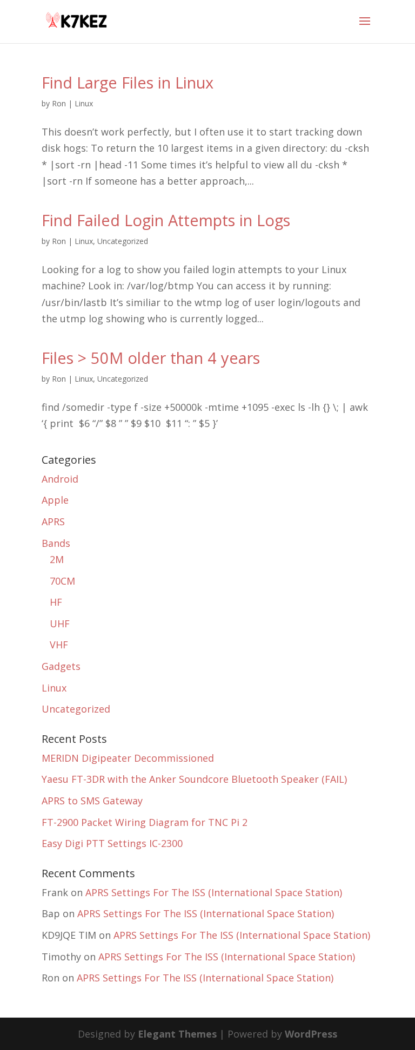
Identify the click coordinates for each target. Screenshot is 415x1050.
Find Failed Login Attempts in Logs (166, 220)
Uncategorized (122, 241)
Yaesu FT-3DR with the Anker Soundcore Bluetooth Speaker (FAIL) (194, 779)
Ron (59, 103)
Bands (56, 543)
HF (56, 601)
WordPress (311, 1033)
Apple (55, 499)
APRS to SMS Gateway (92, 800)
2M (57, 559)
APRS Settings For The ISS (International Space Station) (213, 892)
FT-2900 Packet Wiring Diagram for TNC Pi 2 (144, 822)
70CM (62, 580)
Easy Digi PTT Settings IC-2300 (112, 843)
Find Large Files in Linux (127, 82)
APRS (53, 521)
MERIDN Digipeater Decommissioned (128, 757)
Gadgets (61, 666)
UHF (60, 623)
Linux (84, 103)
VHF (59, 644)
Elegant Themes (177, 1033)
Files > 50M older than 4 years (151, 357)
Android (60, 478)
